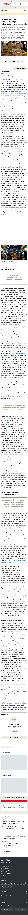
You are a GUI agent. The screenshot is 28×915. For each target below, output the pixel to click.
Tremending (13, 7)
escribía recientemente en (15, 422)
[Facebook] (8, 883)
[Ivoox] (11, 886)
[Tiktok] (24, 883)
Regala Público (6, 872)
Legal (2, 900)
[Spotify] (5, 886)
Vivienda (24, 10)
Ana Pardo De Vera (9, 845)
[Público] (11, 4)
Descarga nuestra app (6, 906)
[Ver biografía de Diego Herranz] (14, 719)
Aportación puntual (7, 870)
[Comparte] (5, 61)
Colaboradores (5, 898)
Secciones (3, 891)
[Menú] (1, 4)
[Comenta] (9, 61)
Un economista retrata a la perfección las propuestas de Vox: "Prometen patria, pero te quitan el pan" (15, 836)
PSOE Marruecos (18, 1)
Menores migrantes (10, 1)
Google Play (7, 909)
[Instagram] (18, 883)
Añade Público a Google (20, 68)
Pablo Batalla (8, 851)
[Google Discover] (5, 883)
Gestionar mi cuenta (7, 866)
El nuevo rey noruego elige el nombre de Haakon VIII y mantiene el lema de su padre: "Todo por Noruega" (14, 821)
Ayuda (4, 875)
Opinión (7, 7)
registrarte (14, 809)
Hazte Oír (23, 1)
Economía (4, 10)
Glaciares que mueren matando (13, 850)
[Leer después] (14, 61)
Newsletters (5, 868)
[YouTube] (21, 883)
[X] (11, 883)
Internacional (20, 7)
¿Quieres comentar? (14, 801)
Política (2, 7)
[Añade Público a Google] (2, 883)
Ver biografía (14, 731)
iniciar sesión (21, 807)
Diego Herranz (5, 71)
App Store (21, 909)
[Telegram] (2, 886)
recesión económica (6, 747)
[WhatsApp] (8, 886)
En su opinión (11, 670)
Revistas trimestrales (6, 896)
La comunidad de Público (9, 873)
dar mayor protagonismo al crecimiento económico (12, 698)
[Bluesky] (15, 883)
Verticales (3, 893)
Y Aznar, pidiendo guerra (11, 843)
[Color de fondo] (22, 61)
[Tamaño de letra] (18, 61)
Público (6, 860)
